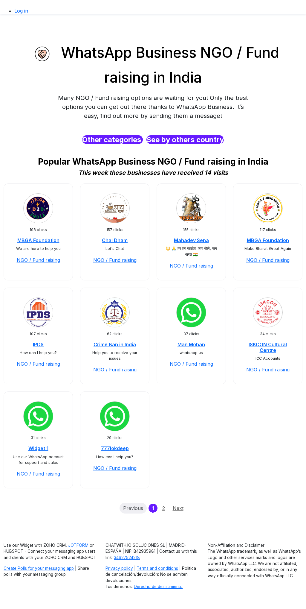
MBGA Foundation (38, 240)
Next (178, 508)
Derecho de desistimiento (158, 586)
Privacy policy (119, 568)
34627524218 (127, 557)
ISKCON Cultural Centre (268, 347)
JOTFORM (78, 545)
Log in (21, 11)
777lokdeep (115, 448)
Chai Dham (115, 240)
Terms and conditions (157, 568)
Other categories (112, 139)
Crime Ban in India (115, 344)
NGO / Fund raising (38, 260)
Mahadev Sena (191, 240)
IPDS (38, 344)
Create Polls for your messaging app (39, 568)
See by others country (185, 139)
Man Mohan (191, 344)
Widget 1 (38, 448)
